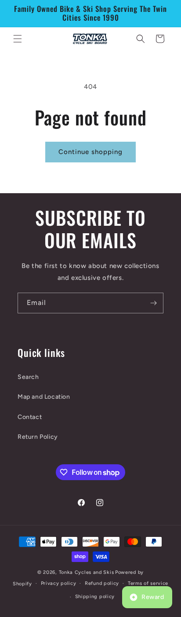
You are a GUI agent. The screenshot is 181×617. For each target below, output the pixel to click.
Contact (30, 417)
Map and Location (44, 396)
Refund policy (102, 583)
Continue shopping (90, 152)
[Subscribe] (153, 303)
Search (28, 377)
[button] (17, 38)
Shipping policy (95, 596)
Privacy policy (58, 583)
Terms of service (148, 583)
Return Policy (38, 437)
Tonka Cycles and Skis (86, 572)
